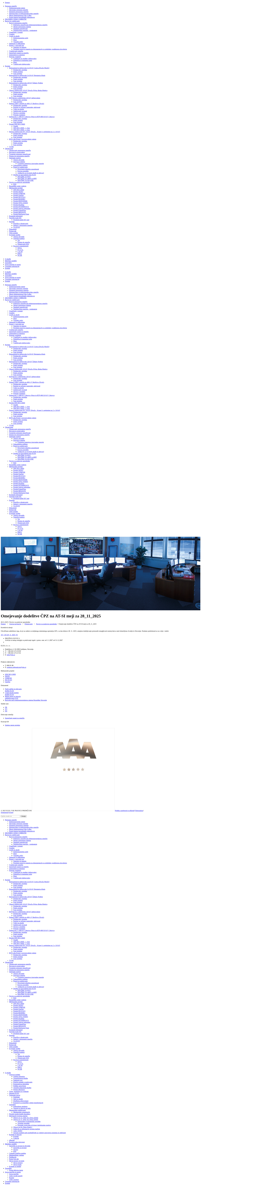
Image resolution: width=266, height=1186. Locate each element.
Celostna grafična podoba (17, 1153)
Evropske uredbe (14, 235)
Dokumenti (13, 229)
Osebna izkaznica (19, 1076)
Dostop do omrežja (23, 242)
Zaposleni (12, 1104)
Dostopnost (4, 812)
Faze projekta (17, 73)
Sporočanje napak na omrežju (19, 53)
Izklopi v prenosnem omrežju (22, 225)
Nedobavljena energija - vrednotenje (25, 30)
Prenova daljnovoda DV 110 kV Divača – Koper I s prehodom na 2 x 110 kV (34, 132)
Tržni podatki (13, 233)
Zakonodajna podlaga (20, 165)
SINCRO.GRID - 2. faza (21, 130)
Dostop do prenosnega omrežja (19, 156)
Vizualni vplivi (18, 42)
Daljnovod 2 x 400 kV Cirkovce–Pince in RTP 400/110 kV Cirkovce (32, 117)
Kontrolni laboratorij (16, 216)
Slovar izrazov (18, 1163)
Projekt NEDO (18, 192)
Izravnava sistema (19, 162)
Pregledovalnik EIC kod (21, 220)
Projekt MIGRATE (19, 212)
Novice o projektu (19, 113)
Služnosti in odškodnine (17, 43)
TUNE (11, 147)
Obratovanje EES (23, 244)
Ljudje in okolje (14, 36)
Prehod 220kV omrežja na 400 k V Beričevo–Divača (26, 103)
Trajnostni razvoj (14, 1095)
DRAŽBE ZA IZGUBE (25, 180)
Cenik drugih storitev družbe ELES (12, 693)
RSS (14, 184)
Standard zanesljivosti (20, 28)
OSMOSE (8, 678)
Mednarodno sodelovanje (17, 1110)
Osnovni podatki (14, 1075)
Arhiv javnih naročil (15, 1176)
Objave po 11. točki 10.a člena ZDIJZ (25, 1119)
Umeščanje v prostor (16, 32)
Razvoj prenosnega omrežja (18, 23)
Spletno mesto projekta (12, 725)
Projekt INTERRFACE (21, 207)
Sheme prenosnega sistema (22, 27)
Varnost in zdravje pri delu (22, 1108)
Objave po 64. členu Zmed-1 (22, 1127)
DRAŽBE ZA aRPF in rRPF (27, 178)
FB (6, 707)
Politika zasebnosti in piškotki (124, 810)
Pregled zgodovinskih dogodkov (19, 1114)
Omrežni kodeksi (19, 238)
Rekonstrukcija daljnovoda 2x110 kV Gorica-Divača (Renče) (29, 68)
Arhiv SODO (17, 1131)
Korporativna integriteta (21, 1084)
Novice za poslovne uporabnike (19, 182)
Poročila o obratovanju (20, 223)
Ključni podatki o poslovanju (22, 1082)
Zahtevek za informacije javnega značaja (26, 1129)
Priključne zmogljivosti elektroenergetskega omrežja (30, 25)
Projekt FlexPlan (18, 205)
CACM (19, 252)
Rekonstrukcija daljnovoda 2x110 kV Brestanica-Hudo (27, 75)
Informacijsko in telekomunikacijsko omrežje (24, 13)
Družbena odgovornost (20, 1101)
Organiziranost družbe (20, 1078)
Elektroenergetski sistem (17, 8)
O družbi (8, 259)
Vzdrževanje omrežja (16, 51)
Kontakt (16, 1136)
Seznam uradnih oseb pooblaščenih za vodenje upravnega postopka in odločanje (39, 1133)
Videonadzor (139, 810)
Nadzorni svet (17, 1080)
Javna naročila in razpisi (13, 264)
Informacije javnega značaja (18, 1116)
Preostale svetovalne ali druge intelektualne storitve (34, 1125)
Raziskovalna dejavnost (17, 1142)
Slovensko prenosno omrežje (18, 10)
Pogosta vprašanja (15, 57)
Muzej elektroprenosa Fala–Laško (20, 15)
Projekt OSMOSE (19, 193)
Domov (7, 2)
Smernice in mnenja (19, 47)
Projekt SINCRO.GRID (17, 124)
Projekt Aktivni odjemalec (21, 208)
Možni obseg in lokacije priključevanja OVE (13, 697)
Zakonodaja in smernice (17, 55)
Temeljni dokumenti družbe (22, 1088)
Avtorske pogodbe (23, 1123)
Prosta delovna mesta (16, 1170)
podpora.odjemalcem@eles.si (16, 667)
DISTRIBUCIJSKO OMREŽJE (15, 19)
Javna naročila (13, 1174)
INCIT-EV (8, 680)
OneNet (7, 682)
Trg (18, 240)
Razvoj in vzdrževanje (12, 21)
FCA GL (20, 250)
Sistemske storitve (15, 158)
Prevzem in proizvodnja (17, 152)
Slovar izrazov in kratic (16, 1161)
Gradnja (11, 34)
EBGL (19, 253)
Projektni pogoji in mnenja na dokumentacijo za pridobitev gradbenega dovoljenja (40, 49)
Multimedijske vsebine (16, 1155)
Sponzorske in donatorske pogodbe (29, 1121)
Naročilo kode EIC (15, 218)
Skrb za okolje (18, 1099)
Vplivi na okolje (18, 109)
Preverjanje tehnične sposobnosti (28, 169)
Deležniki (16, 1097)
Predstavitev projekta (20, 70)
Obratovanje (9, 148)
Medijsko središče (11, 261)
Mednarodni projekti (16, 188)
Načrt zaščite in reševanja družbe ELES (13, 690)
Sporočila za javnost (19, 1148)
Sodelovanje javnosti (20, 111)
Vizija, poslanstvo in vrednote (19, 1091)
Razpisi (11, 1178)
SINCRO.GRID (18, 190)
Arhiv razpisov (14, 1179)
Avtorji (11, 812)
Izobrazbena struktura (20, 1106)
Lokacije (16, 1138)
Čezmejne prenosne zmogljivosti (19, 154)
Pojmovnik (12, 231)
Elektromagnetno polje (20, 38)
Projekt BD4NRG (19, 199)
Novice (15, 1149)
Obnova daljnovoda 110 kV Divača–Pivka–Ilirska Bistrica (28, 90)
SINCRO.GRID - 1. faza (21, 128)
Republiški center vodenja (17, 186)
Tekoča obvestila (18, 160)
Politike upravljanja (19, 1086)
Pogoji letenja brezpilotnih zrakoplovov (22, 17)
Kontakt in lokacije (15, 1134)
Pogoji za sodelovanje (20, 167)
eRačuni (12, 1140)
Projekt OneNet (18, 195)
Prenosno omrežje (11, 6)
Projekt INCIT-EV (19, 197)
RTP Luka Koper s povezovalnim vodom (22, 139)
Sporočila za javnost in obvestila (19, 1146)
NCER (19, 255)
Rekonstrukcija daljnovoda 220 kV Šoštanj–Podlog (26, 83)
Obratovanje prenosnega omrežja (20, 150)
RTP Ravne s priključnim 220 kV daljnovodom (24, 98)
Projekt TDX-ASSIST (20, 203)
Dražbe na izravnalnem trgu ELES (24, 175)
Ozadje (15, 126)
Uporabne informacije (12, 266)
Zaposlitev (8, 263)
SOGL (19, 248)
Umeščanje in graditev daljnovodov (25, 58)
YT (6, 709)
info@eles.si (11, 655)
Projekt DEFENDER (20, 201)
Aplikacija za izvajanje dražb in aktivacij (30, 173)
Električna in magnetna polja (22, 60)
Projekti (7, 66)
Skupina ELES (14, 1093)
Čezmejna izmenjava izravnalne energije (30, 163)
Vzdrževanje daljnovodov (21, 64)
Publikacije (12, 1157)
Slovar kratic (17, 1164)
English (7, 268)
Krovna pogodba (23, 171)
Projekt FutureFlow (19, 210)
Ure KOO (16, 227)
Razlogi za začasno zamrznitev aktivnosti (26, 107)
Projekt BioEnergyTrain (21, 214)
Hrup (15, 40)
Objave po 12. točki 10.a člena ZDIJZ (25, 1118)
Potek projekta (18, 72)
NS (6, 711)
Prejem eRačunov (19, 1089)
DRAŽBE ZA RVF (24, 177)
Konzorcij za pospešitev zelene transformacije (28, 1103)
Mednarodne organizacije (21, 1112)
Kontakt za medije (15, 1166)
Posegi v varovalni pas (16, 45)
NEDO (7, 676)
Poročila (12, 222)
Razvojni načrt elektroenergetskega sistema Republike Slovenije (26, 700)
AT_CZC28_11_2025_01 (9, 635)
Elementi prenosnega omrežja (18, 12)
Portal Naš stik (14, 1159)
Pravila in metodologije (20, 246)
